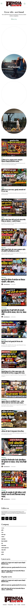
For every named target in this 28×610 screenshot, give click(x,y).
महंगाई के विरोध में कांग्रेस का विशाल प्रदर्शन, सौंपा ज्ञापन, (13, 280)
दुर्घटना (2, 187)
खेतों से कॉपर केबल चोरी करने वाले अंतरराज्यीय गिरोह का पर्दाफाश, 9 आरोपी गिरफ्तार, (13, 220)
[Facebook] (3, 518)
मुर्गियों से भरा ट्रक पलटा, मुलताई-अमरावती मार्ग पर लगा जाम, (13, 190)
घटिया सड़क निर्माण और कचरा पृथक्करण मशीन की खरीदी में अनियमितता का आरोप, (13, 250)
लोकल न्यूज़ (3, 247)
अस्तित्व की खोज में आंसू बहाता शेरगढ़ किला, (12, 431)
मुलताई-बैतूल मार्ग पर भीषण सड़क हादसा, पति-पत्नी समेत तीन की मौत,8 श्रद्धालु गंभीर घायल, (13, 372)
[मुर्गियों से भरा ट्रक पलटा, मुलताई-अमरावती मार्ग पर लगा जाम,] (14, 177)
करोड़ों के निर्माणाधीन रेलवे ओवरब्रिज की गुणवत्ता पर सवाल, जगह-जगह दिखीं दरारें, (13, 462)
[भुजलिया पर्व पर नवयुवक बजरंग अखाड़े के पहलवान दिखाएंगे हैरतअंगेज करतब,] (14, 147)
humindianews (7, 284)
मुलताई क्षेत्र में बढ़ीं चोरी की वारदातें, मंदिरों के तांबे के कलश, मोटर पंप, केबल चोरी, (13, 312)
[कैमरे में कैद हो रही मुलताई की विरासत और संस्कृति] (14, 329)
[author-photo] (2, 284)
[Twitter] (10, 518)
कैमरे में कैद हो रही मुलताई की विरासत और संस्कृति (12, 342)
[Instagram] (6, 518)
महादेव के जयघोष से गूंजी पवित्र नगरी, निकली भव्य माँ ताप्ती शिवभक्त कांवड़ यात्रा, (13, 494)
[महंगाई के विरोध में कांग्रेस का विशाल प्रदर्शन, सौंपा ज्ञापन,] (14, 267)
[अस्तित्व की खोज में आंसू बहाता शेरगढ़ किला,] (14, 419)
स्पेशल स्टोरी (3, 429)
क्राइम (2, 217)
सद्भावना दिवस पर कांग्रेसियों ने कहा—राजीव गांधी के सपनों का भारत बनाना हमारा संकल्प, (12, 402)
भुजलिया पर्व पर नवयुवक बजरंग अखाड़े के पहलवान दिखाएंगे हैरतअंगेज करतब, (11, 160)
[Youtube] (14, 518)
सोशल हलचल (4, 307)
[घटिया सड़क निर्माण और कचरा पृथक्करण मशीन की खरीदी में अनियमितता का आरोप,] (14, 237)
